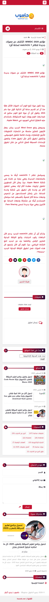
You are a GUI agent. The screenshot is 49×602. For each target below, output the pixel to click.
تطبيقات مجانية (36, 433)
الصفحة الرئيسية (36, 37)
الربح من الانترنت (19, 433)
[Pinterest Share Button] (29, 260)
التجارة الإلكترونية (36, 442)
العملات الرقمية (19, 442)
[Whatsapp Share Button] (20, 260)
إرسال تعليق (24, 309)
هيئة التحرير (41, 571)
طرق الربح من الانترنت (35, 451)
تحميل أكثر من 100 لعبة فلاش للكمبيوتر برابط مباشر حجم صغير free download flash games (18, 396)
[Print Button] (10, 260)
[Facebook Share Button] (38, 260)
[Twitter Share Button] (34, 260)
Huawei (27, 438)
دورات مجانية (38, 447)
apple (26, 37)
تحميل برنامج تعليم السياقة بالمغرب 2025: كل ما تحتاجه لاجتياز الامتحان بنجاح (18, 412)
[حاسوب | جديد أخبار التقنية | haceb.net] (24, 16)
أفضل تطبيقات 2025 (21, 447)
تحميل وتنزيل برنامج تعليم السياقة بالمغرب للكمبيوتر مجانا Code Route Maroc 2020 (18, 379)
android (39, 438)
